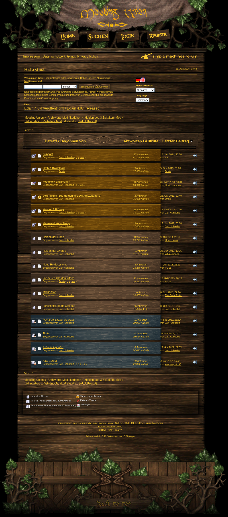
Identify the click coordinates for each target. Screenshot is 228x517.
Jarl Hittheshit (87, 121)
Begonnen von (73, 141)
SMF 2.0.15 (121, 423)
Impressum (31, 56)
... (82, 364)
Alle (82, 157)
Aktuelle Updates (53, 347)
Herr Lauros (171, 240)
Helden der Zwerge (54, 250)
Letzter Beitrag (176, 141)
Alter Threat (50, 360)
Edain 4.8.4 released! (83, 108)
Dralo (62, 171)
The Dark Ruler (173, 295)
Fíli (166, 157)
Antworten (132, 141)
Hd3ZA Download (54, 168)
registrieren (73, 78)
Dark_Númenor (173, 185)
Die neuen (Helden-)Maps (58, 278)
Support (48, 154)
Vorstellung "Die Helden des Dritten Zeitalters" (72, 195)
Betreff (51, 141)
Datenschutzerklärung (110, 426)
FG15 (168, 267)
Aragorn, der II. (173, 364)
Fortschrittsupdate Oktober (59, 305)
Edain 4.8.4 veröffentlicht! (44, 108)
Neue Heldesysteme (55, 264)
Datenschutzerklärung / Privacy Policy (70, 56)
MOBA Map (49, 292)
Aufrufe (151, 141)
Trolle (46, 333)
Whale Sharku (172, 254)
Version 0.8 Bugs (53, 209)
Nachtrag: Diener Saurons (58, 319)
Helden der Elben (53, 237)
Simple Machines (154, 423)
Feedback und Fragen (56, 181)
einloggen (55, 78)
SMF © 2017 (136, 423)
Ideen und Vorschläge (56, 223)
